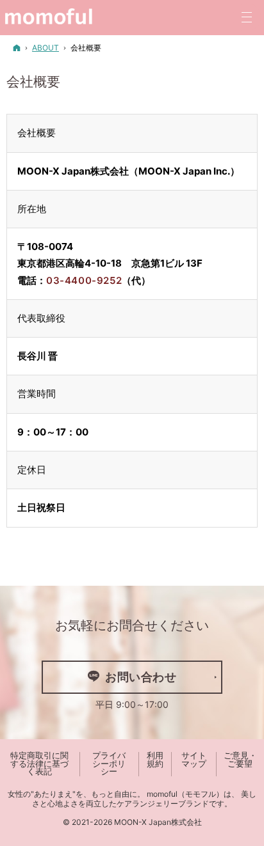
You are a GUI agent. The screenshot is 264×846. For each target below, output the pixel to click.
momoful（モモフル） (185, 794)
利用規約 (155, 760)
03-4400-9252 (84, 280)
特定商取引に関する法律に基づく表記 (39, 764)
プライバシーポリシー (109, 764)
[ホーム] (17, 48)
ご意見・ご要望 (240, 760)
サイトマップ (193, 760)
